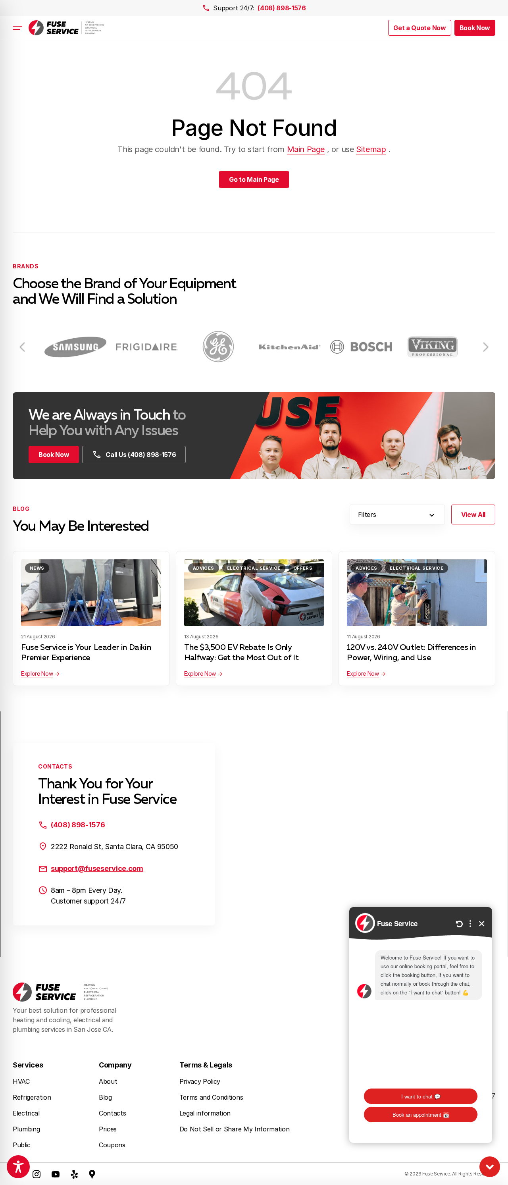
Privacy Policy (200, 1081)
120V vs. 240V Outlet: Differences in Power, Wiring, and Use (411, 653)
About (108, 1081)
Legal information (205, 1113)
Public (22, 1145)
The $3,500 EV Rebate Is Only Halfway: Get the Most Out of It (241, 653)
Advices (203, 568)
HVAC (21, 1081)
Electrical (26, 1113)
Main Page (306, 149)
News (37, 568)
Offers (303, 568)
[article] (75, 347)
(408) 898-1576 (282, 8)
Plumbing (26, 1129)
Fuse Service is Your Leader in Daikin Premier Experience (86, 653)
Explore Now (37, 673)
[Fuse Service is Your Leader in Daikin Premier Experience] (91, 592)
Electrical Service (254, 568)
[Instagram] (36, 1174)
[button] (474, 28)
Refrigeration (32, 1097)
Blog (105, 1097)
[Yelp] (74, 1174)
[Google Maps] (92, 1174)
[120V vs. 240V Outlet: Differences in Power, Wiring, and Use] (417, 592)
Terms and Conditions (211, 1097)
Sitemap (371, 149)
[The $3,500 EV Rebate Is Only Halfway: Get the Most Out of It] (254, 592)
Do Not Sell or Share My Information (234, 1129)
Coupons (112, 1145)
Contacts (112, 1113)
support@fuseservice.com (97, 868)
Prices (108, 1129)
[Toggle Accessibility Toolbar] (18, 1166)
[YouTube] (55, 1174)
